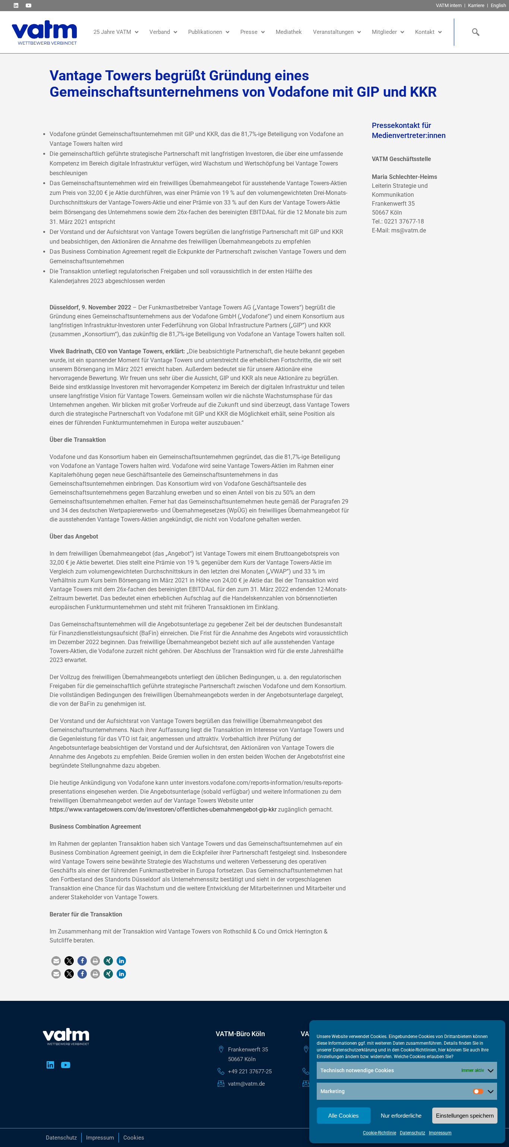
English (498, 5)
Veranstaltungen (333, 32)
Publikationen (205, 32)
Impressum (440, 1132)
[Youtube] (28, 5)
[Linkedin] (15, 5)
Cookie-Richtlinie (379, 1132)
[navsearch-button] (474, 32)
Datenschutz (412, 1132)
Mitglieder (384, 32)
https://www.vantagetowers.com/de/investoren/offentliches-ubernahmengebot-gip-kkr (163, 809)
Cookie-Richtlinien (418, 1050)
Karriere (476, 5)
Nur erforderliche (401, 1115)
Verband (159, 32)
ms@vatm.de (408, 230)
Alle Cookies (343, 1115)
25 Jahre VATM (112, 32)
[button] (56, 961)
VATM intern (449, 5)
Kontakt (424, 32)
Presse (248, 32)
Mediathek (289, 32)
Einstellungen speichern (465, 1115)
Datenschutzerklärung (355, 1050)
